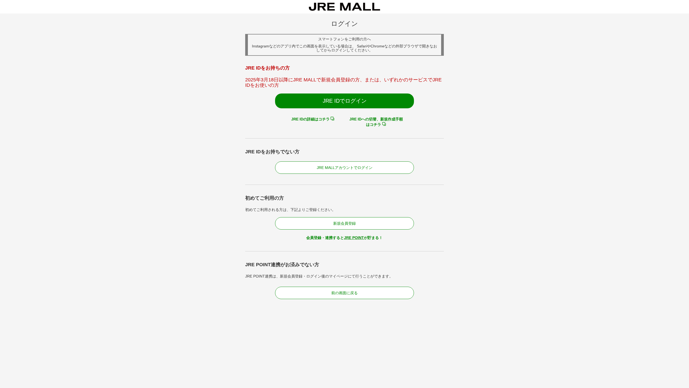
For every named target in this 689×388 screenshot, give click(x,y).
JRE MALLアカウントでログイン (344, 167)
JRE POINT (354, 237)
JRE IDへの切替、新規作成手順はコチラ (376, 122)
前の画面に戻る (344, 293)
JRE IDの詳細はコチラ (310, 119)
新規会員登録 (344, 223)
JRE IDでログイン (345, 101)
